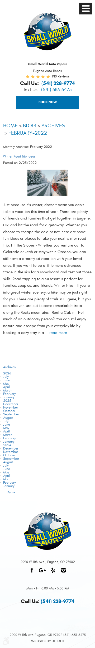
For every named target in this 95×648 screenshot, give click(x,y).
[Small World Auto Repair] (48, 31)
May (6, 384)
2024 (7, 445)
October (9, 411)
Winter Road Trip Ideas (19, 156)
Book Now (48, 102)
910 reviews (60, 76)
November (10, 407)
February (9, 394)
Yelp (53, 573)
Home (10, 126)
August (8, 418)
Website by (47, 641)
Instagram (63, 573)
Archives (53, 126)
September (11, 414)
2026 (7, 373)
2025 (7, 401)
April (6, 387)
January (9, 397)
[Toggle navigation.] (85, 8)
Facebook (31, 573)
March (7, 390)
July (6, 377)
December (10, 404)
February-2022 (27, 133)
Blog (29, 126)
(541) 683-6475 (56, 89)
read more (58, 333)
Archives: (9, 367)
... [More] (10, 492)
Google (42, 573)
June (6, 380)
